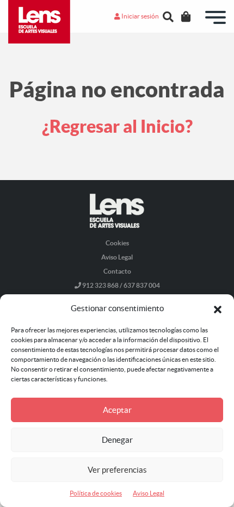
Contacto (117, 271)
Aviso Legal (148, 493)
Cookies (117, 242)
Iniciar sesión (139, 16)
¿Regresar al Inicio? (117, 126)
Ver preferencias (117, 469)
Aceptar (117, 410)
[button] (217, 308)
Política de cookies (96, 493)
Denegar (117, 439)
